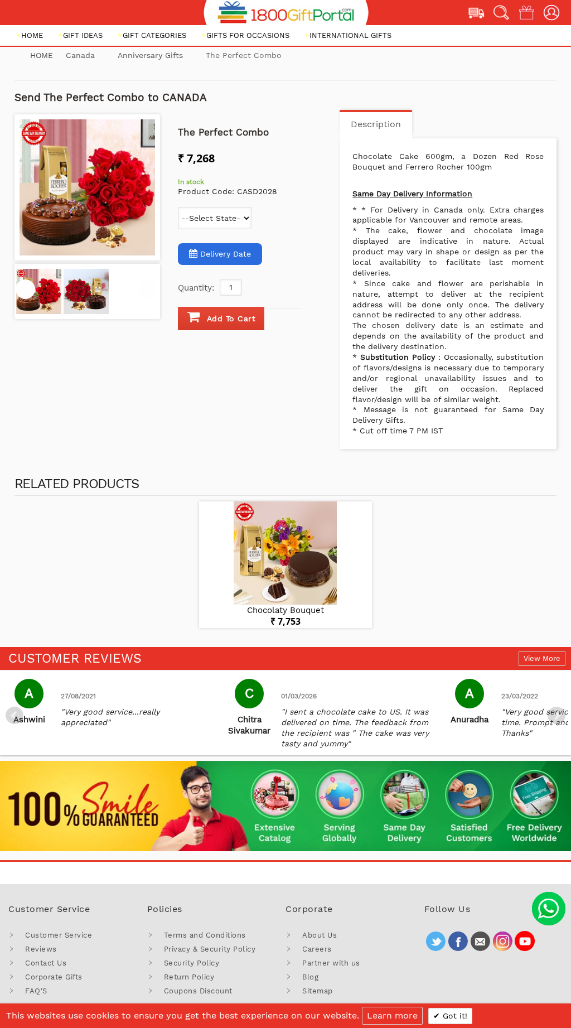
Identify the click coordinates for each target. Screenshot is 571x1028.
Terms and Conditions (205, 935)
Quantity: (196, 288)
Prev (14, 716)
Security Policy (192, 963)
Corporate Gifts (54, 977)
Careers (317, 949)
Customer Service (58, 935)
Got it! (453, 1015)
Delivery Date (225, 253)
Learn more (392, 1015)
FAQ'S (36, 991)
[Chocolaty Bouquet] (285, 553)
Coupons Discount (198, 991)
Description (376, 124)
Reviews (41, 949)
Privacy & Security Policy (210, 949)
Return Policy (189, 977)
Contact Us (45, 963)
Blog (310, 977)
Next (556, 716)
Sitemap (317, 991)
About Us (319, 935)
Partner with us (331, 963)
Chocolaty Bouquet (285, 610)
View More (542, 658)
